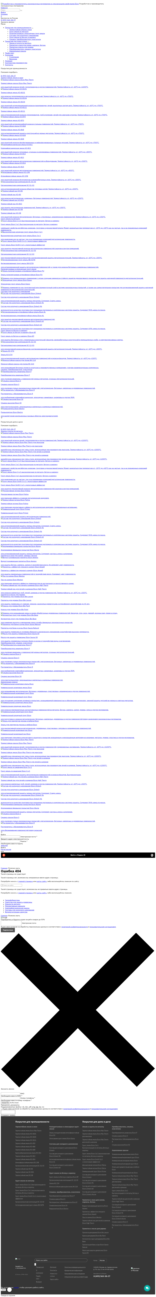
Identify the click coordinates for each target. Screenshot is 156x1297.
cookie (16, 1287)
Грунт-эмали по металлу (19, 31)
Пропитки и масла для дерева (21, 47)
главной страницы (25, 881)
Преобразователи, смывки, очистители (25, 49)
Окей (3, 1290)
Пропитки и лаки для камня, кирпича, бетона (27, 45)
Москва (102, 1260)
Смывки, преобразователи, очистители (25, 39)
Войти (3, 12)
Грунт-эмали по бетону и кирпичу (22, 37)
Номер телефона (27, 1098)
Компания (9, 55)
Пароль (23, 841)
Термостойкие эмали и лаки (20, 30)
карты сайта (41, 881)
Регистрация (6, 849)
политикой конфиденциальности (74, 927)
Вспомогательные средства (16, 912)
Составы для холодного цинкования (24, 35)
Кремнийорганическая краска (17, 908)
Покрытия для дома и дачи (16, 41)
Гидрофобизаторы (12, 900)
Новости (4, 8)
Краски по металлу (12, 904)
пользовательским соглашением (103, 927)
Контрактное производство (16, 63)
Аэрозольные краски (17, 51)
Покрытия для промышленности (18, 27)
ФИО (22, 1093)
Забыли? (4, 845)
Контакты (9, 65)
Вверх (9, 1289)
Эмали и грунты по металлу (20, 43)
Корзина (4, 15)
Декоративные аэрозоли (15, 906)
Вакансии (13, 59)
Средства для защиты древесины (18, 902)
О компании (14, 57)
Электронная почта (28, 837)
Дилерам (8, 61)
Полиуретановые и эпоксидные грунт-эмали (27, 33)
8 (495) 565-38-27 (8, 20)
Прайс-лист (9, 53)
